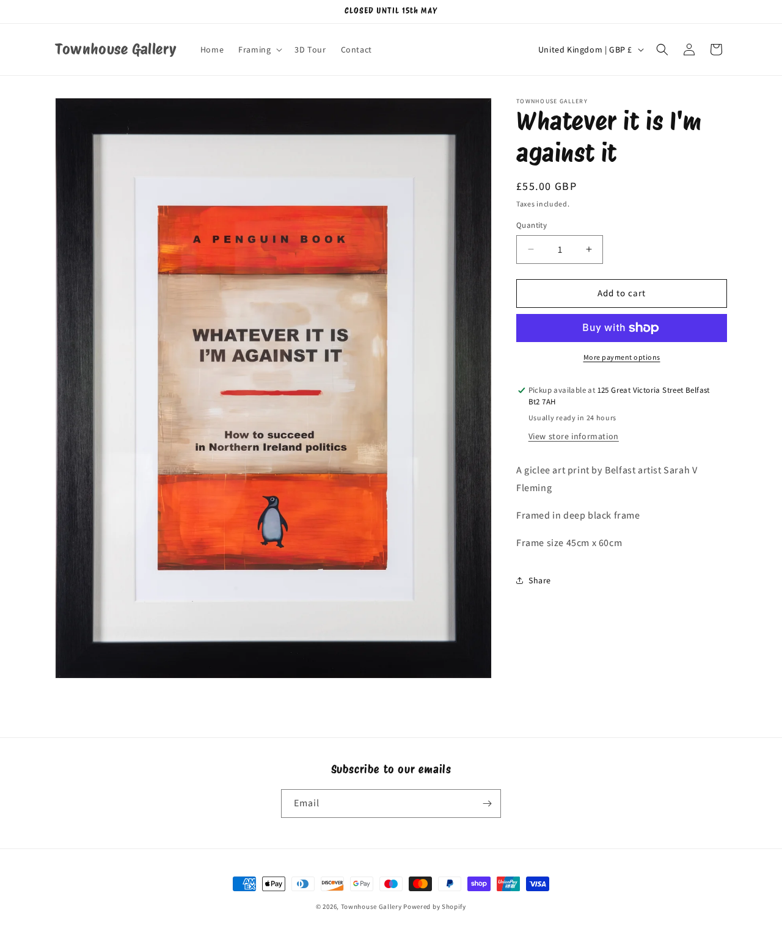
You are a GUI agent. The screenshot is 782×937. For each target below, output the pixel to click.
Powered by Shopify (434, 906)
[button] (259, 49)
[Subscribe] (486, 803)
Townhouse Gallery (371, 906)
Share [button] (539, 580)
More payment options (621, 357)
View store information (573, 436)
